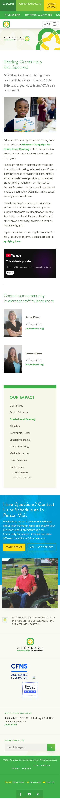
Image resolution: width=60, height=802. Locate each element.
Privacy (15, 768)
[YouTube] (29, 794)
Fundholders (12, 15)
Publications (17, 467)
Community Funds (20, 433)
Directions (11, 724)
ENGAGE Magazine (22, 477)
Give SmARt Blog (19, 446)
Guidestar (8, 4)
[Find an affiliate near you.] (5, 620)
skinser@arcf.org (35, 328)
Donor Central (52, 5)
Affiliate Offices (41, 547)
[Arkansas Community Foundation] (6, 23)
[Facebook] (20, 794)
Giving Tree (16, 405)
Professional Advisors (38, 15)
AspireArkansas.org (30, 4)
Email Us (50, 782)
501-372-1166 (33, 782)
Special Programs (20, 439)
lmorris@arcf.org (35, 364)
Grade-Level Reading (23, 419)
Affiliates (15, 426)
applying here (12, 241)
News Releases (18, 460)
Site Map (26, 768)
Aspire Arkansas (19, 412)
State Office (14, 547)
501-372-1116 (14, 782)
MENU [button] (47, 24)
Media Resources (19, 453)
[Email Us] (38, 794)
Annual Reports (20, 472)
